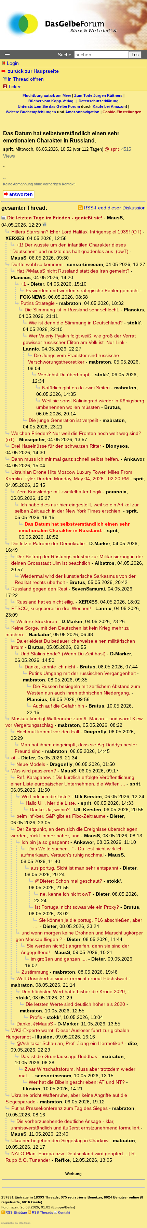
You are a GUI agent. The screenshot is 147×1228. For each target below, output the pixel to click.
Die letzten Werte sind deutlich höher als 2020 (75, 1004)
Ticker (14, 86)
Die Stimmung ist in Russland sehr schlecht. (72, 309)
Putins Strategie (38, 303)
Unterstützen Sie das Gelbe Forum (49, 106)
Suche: (65, 54)
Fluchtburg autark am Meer (47, 95)
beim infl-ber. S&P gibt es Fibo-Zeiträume (61, 816)
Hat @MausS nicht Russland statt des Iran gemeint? (73, 271)
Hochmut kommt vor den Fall (47, 731)
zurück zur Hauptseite (33, 71)
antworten (21, 194)
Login (13, 63)
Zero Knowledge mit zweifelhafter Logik (59, 491)
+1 (23, 284)
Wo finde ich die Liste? (46, 796)
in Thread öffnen (26, 79)
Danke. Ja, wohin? (50, 809)
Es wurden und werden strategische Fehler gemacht (82, 290)
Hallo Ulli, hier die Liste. (51, 803)
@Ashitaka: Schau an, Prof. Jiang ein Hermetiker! (69, 1043)
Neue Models (30, 764)
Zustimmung (35, 972)
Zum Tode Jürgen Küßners (98, 95)
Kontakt (64, 1212)
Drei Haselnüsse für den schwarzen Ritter (56, 446)
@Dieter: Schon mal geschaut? (68, 881)
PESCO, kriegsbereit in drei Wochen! (51, 608)
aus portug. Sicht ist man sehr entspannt (74, 868)
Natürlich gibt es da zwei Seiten (76, 387)
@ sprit (112, 149)
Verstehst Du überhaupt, (64, 374)
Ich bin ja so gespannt (45, 842)
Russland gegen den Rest (39, 589)
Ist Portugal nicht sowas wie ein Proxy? (77, 907)
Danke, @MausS (34, 1023)
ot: (14, 757)
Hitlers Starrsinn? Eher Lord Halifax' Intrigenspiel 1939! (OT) (76, 231)
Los (135, 54)
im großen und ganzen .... (59, 959)
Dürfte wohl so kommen (37, 264)
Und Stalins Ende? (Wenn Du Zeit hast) (63, 653)
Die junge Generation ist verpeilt (63, 420)
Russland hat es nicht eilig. (45, 602)
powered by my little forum (15, 1223)
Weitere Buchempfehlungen (31, 112)
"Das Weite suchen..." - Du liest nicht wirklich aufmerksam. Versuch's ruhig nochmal (72, 852)
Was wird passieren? (33, 770)
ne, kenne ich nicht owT (65, 894)
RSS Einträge (16, 1212)
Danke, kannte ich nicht (50, 666)
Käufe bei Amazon (109, 106)
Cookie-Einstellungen (122, 112)
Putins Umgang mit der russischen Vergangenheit (82, 673)
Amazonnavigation (82, 112)
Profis (36, 1017)
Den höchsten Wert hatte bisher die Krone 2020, (74, 991)
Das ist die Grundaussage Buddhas (59, 1056)
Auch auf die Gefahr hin (58, 706)
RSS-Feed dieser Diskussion (115, 207)
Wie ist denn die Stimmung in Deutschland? (76, 322)
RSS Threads (42, 1212)
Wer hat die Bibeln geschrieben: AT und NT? (77, 1082)
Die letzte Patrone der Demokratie (48, 543)
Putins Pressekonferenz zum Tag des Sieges (59, 1108)
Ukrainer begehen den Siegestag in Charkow (59, 1140)
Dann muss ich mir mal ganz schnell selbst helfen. (65, 459)
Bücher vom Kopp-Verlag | (53, 101)
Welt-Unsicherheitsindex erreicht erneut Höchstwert (72, 978)
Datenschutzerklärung (99, 101)
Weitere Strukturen (36, 621)
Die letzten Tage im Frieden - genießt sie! (55, 217)
